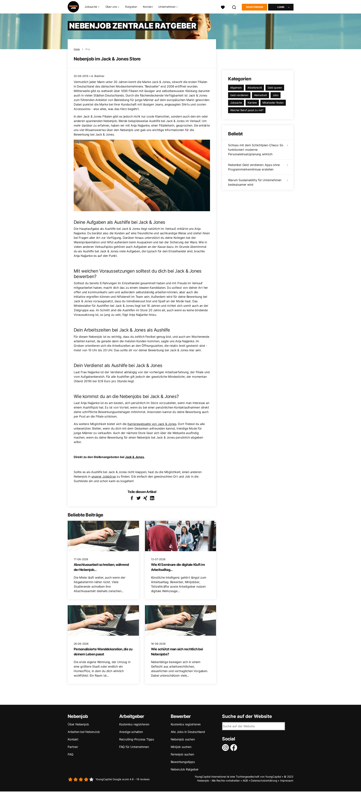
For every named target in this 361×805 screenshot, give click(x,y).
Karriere (252, 102)
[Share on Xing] (145, 498)
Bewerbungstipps (183, 762)
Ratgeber (131, 6)
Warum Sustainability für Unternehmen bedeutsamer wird (254, 182)
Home (77, 49)
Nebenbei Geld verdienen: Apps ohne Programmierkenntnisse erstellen (254, 167)
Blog (87, 49)
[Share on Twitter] (138, 498)
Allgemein (236, 87)
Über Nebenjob (78, 724)
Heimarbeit (260, 95)
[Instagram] (226, 747)
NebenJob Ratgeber (185, 769)
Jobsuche (236, 102)
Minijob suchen (181, 747)
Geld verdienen (239, 95)
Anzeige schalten (131, 732)
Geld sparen (275, 87)
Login (280, 7)
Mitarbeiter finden (273, 102)
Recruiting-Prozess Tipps (136, 739)
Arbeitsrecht (254, 87)
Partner (73, 747)
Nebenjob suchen (183, 739)
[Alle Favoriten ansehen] (223, 7)
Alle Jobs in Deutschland (188, 732)
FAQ (70, 754)
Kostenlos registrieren (134, 724)
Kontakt (148, 6)
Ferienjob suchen (182, 754)
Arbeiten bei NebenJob (84, 732)
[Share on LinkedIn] (152, 498)
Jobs (275, 95)
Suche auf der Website (247, 716)
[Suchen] (234, 7)
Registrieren (254, 7)
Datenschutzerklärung (264, 780)
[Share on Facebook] (132, 498)
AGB (245, 780)
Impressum (286, 780)
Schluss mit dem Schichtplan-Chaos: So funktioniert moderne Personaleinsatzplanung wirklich (255, 149)
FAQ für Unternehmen (134, 747)
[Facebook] (234, 747)
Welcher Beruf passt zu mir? (246, 110)
